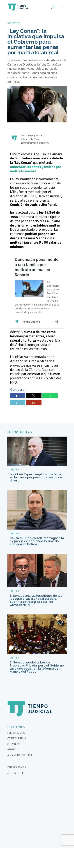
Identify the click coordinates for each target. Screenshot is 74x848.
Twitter (34, 396)
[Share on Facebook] (17, 396)
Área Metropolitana (19, 755)
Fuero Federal (16, 733)
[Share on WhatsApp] (50, 396)
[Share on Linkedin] (17, 403)
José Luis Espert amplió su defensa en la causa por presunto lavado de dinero (36, 477)
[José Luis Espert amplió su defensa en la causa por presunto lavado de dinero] (37, 465)
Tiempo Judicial (34, 135)
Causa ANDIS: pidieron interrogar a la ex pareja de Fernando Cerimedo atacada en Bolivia (37, 541)
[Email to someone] (33, 403)
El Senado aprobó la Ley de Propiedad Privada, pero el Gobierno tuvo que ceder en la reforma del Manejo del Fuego (37, 667)
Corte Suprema (16, 738)
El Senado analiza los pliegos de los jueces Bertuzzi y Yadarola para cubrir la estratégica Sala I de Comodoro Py (36, 600)
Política (13, 23)
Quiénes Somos (16, 767)
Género (12, 749)
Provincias (13, 744)
